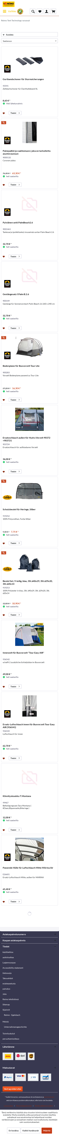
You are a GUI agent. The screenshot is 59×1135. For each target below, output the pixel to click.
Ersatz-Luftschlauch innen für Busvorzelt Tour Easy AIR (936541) (29, 725)
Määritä (46, 1130)
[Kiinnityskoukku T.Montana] (29, 777)
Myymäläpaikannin (24, 1106)
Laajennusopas (9, 962)
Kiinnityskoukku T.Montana (17, 796)
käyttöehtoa (8, 952)
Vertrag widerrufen (12, 1089)
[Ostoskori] (53, 11)
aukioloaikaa (8, 957)
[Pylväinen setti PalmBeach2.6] (29, 204)
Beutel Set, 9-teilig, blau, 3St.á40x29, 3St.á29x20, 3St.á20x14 (28, 582)
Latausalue (8, 1106)
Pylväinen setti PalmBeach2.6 (18, 222)
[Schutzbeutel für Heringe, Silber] (29, 491)
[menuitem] (9, 11)
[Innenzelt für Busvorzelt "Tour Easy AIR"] (29, 634)
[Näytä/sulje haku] (33, 11)
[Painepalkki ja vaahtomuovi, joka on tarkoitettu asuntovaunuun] (29, 132)
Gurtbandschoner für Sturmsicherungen (23, 79)
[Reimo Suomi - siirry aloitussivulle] (9, 4)
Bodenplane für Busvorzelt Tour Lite (21, 365)
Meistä (6, 1021)
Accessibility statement (13, 968)
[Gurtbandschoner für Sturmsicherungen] (29, 61)
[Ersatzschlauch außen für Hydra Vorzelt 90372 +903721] (29, 419)
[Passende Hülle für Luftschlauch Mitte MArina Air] (29, 849)
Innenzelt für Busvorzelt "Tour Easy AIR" (23, 652)
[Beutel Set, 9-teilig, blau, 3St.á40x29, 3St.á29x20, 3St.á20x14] (29, 562)
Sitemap (6, 1004)
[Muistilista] (39, 11)
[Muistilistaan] (4, 113)
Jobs (5, 994)
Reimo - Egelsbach (12, 1015)
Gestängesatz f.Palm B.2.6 (16, 294)
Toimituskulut (9, 1033)
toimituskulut (49, 1097)
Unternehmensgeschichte (15, 1027)
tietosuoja (7, 973)
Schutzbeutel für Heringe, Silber (19, 509)
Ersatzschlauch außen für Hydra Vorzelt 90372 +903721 (26, 439)
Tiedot (13, 113)
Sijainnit (6, 1010)
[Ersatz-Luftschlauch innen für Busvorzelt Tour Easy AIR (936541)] (29, 706)
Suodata (9, 34)
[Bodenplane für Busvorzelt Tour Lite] (29, 347)
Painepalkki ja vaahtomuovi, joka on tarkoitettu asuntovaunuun (27, 152)
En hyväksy (14, 1130)
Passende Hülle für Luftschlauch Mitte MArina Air (28, 867)
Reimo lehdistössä (11, 999)
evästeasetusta (9, 983)
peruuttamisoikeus (11, 1039)
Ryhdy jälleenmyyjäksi (44, 1106)
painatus (6, 989)
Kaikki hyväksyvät (30, 1130)
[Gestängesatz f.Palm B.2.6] (29, 276)
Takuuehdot (8, 978)
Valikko (12, 11)
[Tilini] (46, 11)
